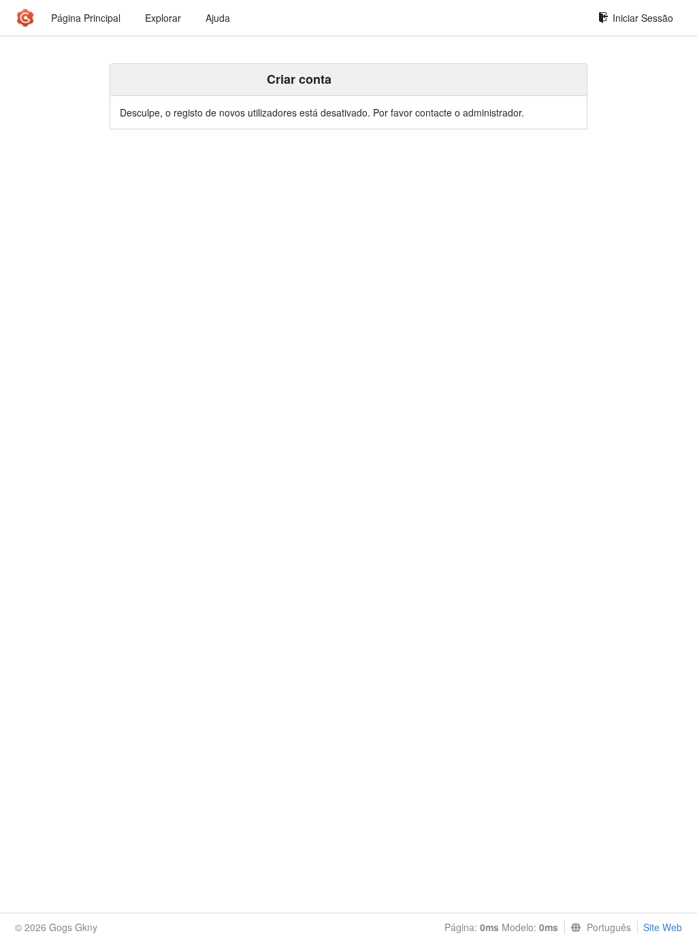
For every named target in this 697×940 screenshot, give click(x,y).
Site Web (662, 927)
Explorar (163, 18)
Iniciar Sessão (643, 18)
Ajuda (218, 18)
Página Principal (85, 18)
